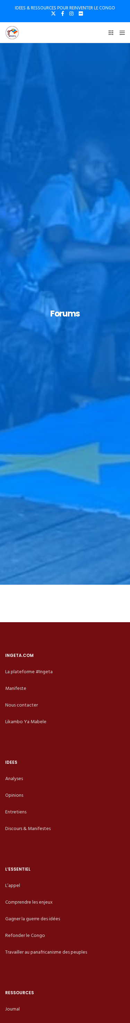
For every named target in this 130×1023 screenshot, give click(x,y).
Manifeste (15, 688)
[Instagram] (71, 13)
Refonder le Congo (25, 935)
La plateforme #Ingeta (29, 672)
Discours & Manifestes (28, 828)
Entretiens (15, 812)
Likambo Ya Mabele (25, 722)
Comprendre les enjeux (29, 902)
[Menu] (120, 32)
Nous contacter (21, 705)
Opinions (14, 795)
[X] (53, 13)
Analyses (14, 779)
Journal (12, 1009)
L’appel (12, 885)
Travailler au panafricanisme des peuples (46, 952)
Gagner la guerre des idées (32, 919)
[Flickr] (81, 13)
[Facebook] (62, 13)
